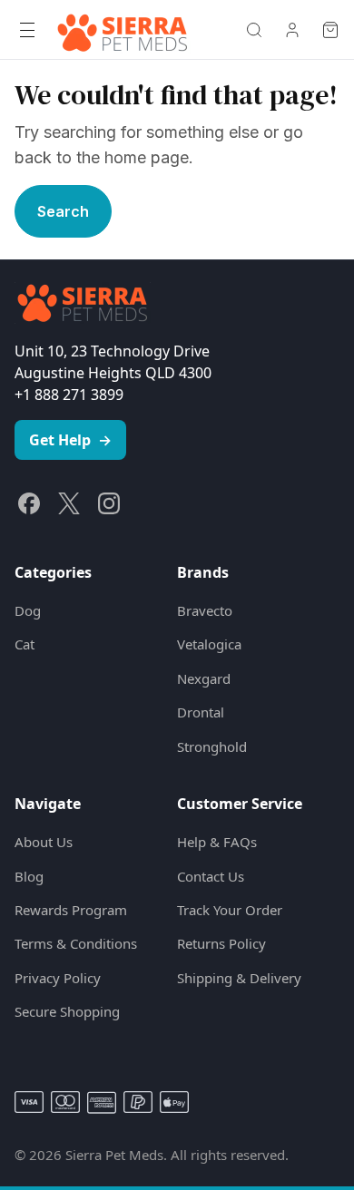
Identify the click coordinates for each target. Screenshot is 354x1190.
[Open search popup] (254, 30)
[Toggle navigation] (27, 30)
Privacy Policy (58, 978)
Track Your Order (229, 910)
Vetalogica (209, 644)
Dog (28, 610)
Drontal (200, 712)
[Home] (122, 30)
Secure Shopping (67, 1011)
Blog (29, 876)
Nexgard (204, 678)
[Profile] (292, 30)
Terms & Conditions (76, 943)
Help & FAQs (217, 842)
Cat (24, 644)
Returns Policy (221, 943)
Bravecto (204, 610)
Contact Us (210, 876)
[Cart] (330, 30)
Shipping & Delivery (239, 978)
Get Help (70, 440)
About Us (44, 842)
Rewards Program (71, 910)
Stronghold (212, 746)
